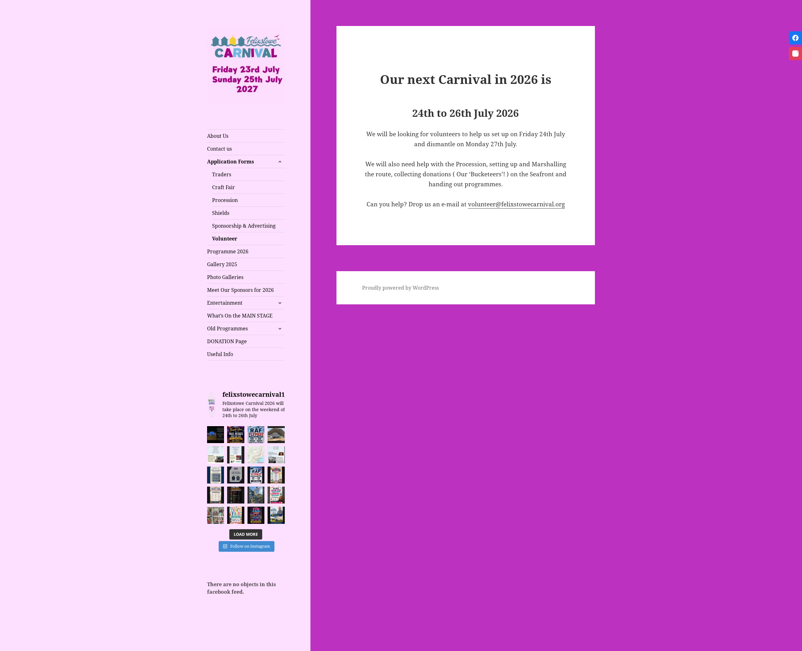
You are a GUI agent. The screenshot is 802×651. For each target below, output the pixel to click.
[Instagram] (795, 53)
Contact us (219, 148)
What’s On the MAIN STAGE (240, 315)
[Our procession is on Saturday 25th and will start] (255, 454)
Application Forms (230, 161)
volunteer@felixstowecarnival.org (516, 204)
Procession (225, 200)
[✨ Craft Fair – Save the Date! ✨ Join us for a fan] (235, 515)
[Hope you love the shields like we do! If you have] (255, 495)
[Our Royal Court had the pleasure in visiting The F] (215, 515)
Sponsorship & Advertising (244, 225)
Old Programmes (227, 328)
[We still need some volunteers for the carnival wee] (276, 495)
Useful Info (220, 354)
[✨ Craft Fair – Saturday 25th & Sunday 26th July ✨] (215, 495)
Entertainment (224, 302)
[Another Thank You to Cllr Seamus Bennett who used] (276, 515)
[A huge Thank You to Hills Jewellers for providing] (215, 475)
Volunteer (224, 238)
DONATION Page (227, 341)
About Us (217, 135)
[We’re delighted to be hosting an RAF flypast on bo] (255, 475)
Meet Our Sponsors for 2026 (240, 290)
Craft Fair (223, 187)
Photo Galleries (225, 277)
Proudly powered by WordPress (400, 287)
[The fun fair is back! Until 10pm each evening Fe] (255, 515)
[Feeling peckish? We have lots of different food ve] (235, 495)
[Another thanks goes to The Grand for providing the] (235, 475)
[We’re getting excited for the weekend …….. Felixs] (276, 434)
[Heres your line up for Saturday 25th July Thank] (235, 454)
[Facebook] (795, 37)
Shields (220, 212)
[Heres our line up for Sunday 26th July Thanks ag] (215, 454)
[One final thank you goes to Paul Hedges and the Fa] (235, 434)
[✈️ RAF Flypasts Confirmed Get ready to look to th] (255, 434)
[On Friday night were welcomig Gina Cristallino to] (276, 454)
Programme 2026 (227, 251)
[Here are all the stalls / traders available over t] (276, 475)
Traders (221, 174)
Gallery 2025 (222, 264)
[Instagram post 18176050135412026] (215, 434)
